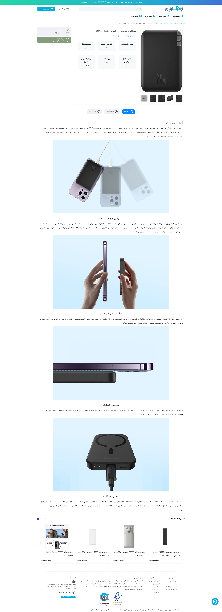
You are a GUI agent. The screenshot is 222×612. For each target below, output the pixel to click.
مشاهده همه (43, 519)
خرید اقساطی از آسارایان (171, 587)
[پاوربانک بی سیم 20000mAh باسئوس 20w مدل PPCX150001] (165, 536)
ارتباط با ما (174, 584)
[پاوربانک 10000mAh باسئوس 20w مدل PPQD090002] (93, 536)
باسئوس (130, 36)
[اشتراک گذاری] (179, 44)
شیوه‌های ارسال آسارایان (171, 590)
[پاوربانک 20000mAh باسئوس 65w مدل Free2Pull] (129, 536)
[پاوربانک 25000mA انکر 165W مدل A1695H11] (57, 536)
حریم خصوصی (156, 592)
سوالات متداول (156, 587)
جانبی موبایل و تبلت (170, 24)
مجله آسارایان (173, 581)
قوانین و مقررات (155, 584)
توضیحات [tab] (127, 112)
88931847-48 (63, 592)
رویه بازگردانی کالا (155, 590)
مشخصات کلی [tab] (110, 112)
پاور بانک (159, 24)
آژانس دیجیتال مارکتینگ (100, 610)
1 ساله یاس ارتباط (59, 33)
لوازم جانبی (182, 24)
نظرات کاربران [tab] (93, 112)
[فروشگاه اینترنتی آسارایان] (174, 9)
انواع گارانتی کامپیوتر (154, 581)
